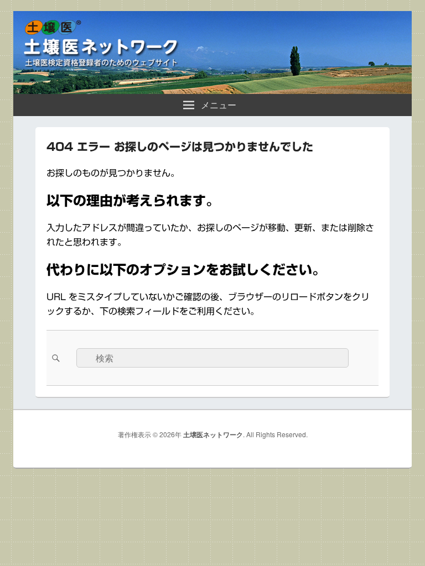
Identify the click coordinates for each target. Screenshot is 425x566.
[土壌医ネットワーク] (212, 90)
